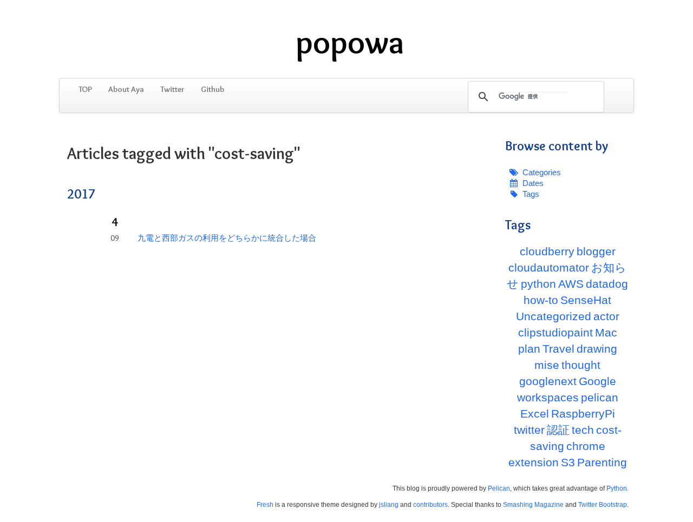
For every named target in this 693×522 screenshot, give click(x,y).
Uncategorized (553, 316)
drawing (597, 348)
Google (597, 381)
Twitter (172, 89)
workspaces (548, 397)
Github (212, 89)
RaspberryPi (583, 413)
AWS (571, 283)
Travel (558, 348)
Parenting (602, 462)
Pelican (499, 488)
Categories (541, 172)
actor (606, 316)
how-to (541, 300)
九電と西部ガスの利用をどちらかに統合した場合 (227, 238)
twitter (529, 430)
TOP (85, 89)
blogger (596, 251)
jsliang (388, 504)
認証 (558, 430)
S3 (568, 462)
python (538, 283)
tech (583, 430)
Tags (530, 194)
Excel (534, 413)
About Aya (126, 89)
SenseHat (585, 300)
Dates (533, 183)
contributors (430, 504)
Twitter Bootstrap (602, 504)
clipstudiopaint (555, 332)
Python (616, 488)
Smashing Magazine (533, 504)
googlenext (548, 381)
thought (580, 365)
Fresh (265, 504)
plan (529, 348)
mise (546, 365)
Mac (606, 332)
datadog (607, 283)
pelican (599, 397)
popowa (350, 42)
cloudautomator (548, 267)
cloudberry (547, 251)
